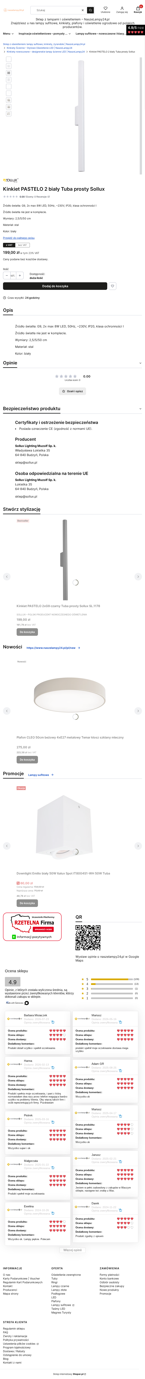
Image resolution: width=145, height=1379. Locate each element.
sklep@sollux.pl (26, 462)
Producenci (10, 1289)
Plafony (56, 1301)
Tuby (54, 1278)
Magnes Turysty (61, 1312)
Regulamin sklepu (14, 1328)
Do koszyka (27, 632)
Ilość (6, 269)
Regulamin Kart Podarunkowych (22, 1282)
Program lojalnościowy (17, 1347)
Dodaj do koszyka (55, 286)
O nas (6, 1274)
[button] (90, 10)
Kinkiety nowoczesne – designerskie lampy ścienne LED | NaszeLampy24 (46, 51)
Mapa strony (11, 1293)
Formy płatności (109, 1274)
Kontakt (7, 1286)
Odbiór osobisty (109, 1282)
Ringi (54, 1282)
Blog (5, 1358)
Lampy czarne (60, 1286)
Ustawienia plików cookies (19, 1343)
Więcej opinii (72, 1250)
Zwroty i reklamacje (15, 1336)
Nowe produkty (109, 1289)
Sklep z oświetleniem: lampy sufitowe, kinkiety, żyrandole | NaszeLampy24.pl (44, 44)
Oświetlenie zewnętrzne (66, 1274)
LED (53, 1297)
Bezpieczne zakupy (112, 1286)
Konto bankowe (109, 1278)
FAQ (5, 1332)
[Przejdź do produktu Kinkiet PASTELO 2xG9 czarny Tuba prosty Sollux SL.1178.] (64, 559)
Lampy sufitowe (61, 1304)
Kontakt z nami (12, 1362)
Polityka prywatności (16, 1339)
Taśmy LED (58, 1308)
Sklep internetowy (68, 1374)
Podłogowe (58, 1293)
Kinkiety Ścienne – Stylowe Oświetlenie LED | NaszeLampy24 (39, 47)
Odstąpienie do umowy (17, 1355)
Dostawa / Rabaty (14, 1351)
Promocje (105, 1293)
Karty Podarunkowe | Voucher (21, 1278)
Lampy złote (59, 1289)
